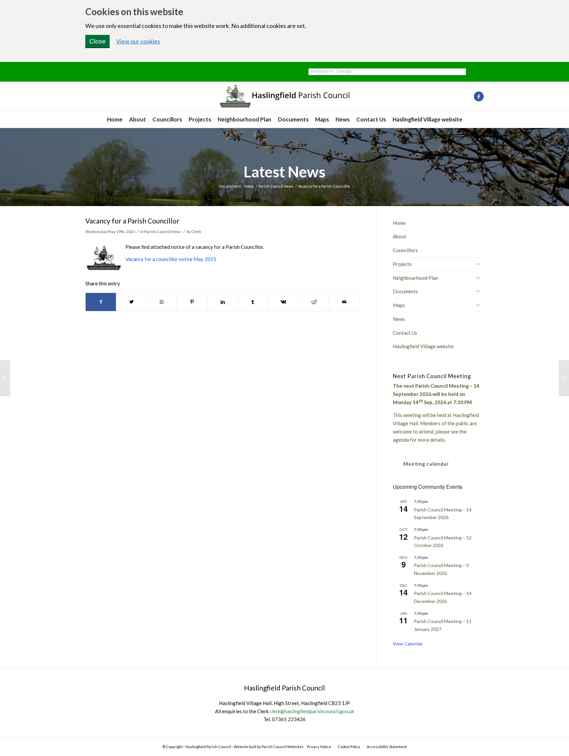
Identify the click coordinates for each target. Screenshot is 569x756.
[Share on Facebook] (101, 302)
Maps (399, 305)
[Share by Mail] (344, 302)
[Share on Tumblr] (253, 302)
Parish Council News (162, 231)
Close (97, 41)
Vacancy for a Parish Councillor (132, 221)
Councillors (405, 250)
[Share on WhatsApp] (162, 302)
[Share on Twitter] (131, 302)
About (399, 236)
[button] (478, 263)
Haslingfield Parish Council (208, 746)
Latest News (284, 172)
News (399, 319)
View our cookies (138, 41)
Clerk (196, 231)
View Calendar (408, 643)
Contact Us (405, 333)
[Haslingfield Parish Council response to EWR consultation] (5, 378)
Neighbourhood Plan (415, 278)
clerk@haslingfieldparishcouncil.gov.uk (312, 711)
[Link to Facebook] (479, 96)
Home (399, 223)
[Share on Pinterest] (192, 302)
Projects (402, 264)
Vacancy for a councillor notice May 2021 (170, 259)
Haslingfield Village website (423, 346)
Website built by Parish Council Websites (269, 746)
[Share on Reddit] (314, 302)
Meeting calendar (425, 464)
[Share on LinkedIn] (222, 302)
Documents (405, 291)
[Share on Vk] (283, 302)
